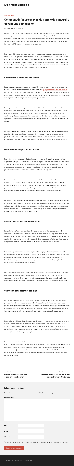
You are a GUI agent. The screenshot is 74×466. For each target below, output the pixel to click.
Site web (7, 437)
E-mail (6, 431)
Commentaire (9, 397)
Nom (6, 425)
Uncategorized (9, 15)
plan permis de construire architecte (55, 90)
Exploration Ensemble (16, 4)
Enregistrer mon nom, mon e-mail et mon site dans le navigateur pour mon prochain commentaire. (37, 442)
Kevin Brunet (11, 28)
